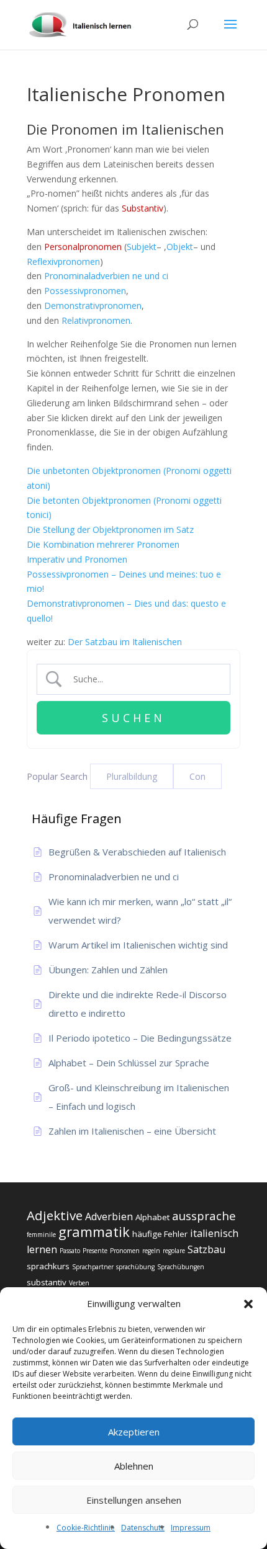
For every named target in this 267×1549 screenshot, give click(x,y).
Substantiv (142, 208)
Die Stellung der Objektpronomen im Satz (110, 529)
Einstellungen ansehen (133, 1500)
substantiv (46, 1282)
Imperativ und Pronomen (77, 559)
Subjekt (141, 246)
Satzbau (206, 1249)
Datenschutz (143, 1527)
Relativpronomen (95, 320)
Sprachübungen (180, 1266)
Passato (70, 1250)
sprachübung (135, 1266)
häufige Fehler (160, 1233)
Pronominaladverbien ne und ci (106, 276)
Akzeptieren (134, 1432)
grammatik (94, 1231)
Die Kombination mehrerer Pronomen (103, 544)
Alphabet (152, 1217)
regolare (174, 1250)
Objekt (179, 246)
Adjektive (55, 1215)
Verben (79, 1283)
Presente (95, 1250)
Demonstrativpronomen (93, 305)
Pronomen (125, 1250)
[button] (248, 1304)
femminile (41, 1234)
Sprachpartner (93, 1266)
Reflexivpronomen (63, 261)
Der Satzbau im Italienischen (125, 642)
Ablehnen (133, 1466)
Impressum (190, 1527)
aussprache (204, 1215)
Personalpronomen (83, 246)
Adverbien (109, 1216)
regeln (151, 1250)
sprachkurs (48, 1266)
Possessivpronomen (85, 291)
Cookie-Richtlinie (86, 1527)
